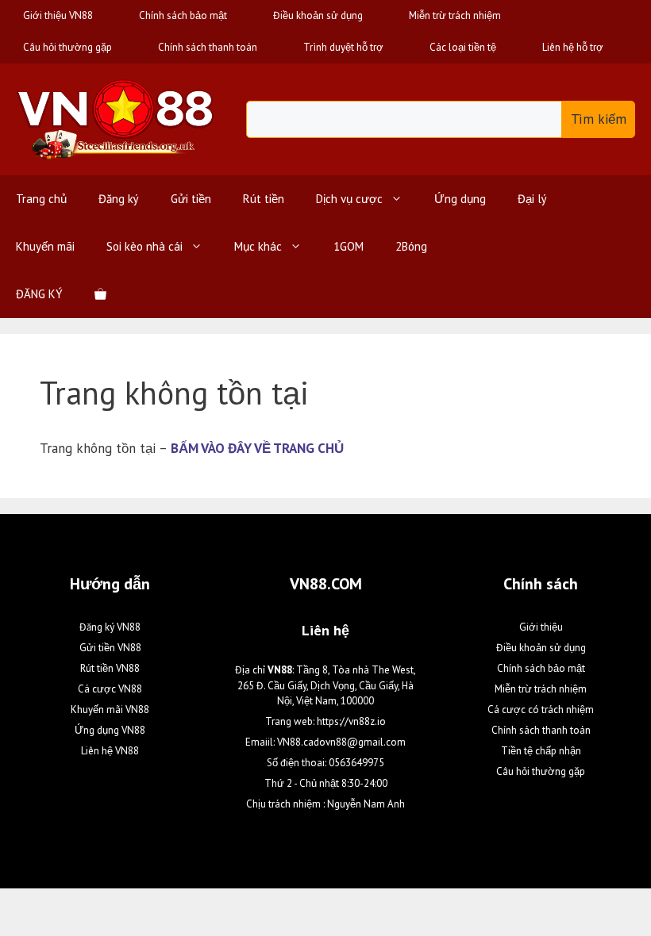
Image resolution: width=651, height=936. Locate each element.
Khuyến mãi (45, 246)
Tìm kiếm (598, 119)
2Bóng (411, 246)
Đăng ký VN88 (110, 627)
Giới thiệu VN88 (58, 15)
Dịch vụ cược (349, 198)
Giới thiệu (541, 627)
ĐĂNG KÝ (39, 293)
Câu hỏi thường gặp (67, 47)
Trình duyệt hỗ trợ (343, 47)
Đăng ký (118, 198)
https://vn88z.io (351, 721)
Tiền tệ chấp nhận (541, 751)
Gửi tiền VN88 (110, 647)
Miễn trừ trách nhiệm (455, 15)
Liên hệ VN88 (110, 751)
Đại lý (532, 198)
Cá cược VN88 (110, 689)
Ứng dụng (460, 198)
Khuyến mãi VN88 (110, 709)
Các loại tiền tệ (463, 47)
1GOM (348, 246)
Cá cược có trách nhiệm (540, 709)
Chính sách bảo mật (183, 15)
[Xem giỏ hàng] (100, 294)
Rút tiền (263, 198)
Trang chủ (41, 198)
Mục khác (258, 246)
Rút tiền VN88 (110, 668)
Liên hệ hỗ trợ (572, 47)
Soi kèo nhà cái (144, 246)
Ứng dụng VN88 (110, 730)
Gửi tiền (191, 198)
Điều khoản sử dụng (318, 15)
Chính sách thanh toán (207, 47)
